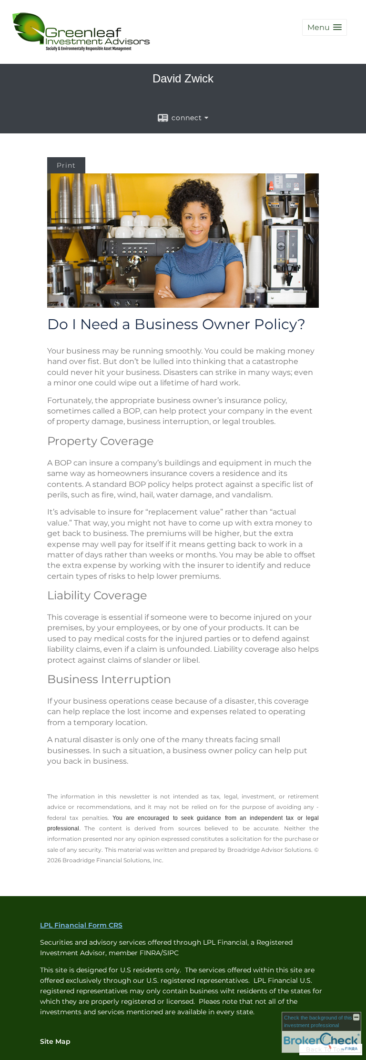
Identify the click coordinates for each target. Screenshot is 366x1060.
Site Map (55, 1041)
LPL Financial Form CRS (81, 925)
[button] (324, 27)
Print (66, 165)
